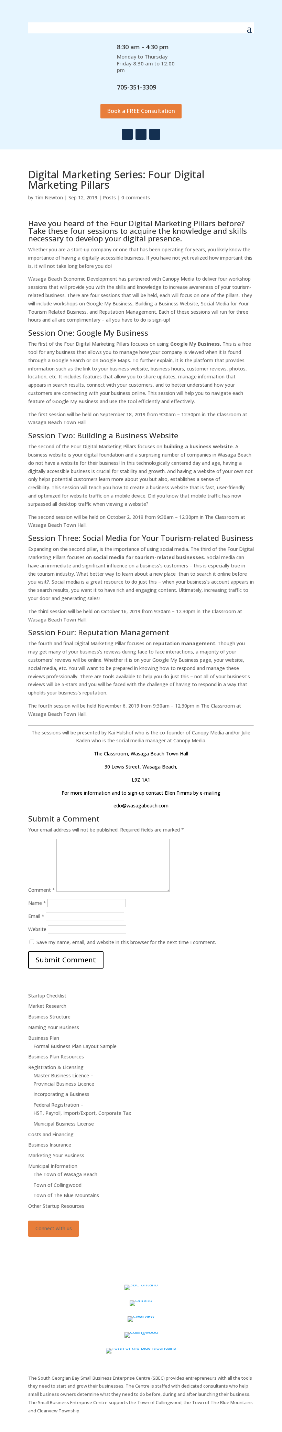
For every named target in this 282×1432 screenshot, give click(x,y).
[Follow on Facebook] (127, 134)
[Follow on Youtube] (154, 134)
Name (37, 903)
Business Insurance (49, 1144)
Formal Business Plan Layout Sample (75, 1046)
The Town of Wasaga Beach (65, 1174)
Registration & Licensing (56, 1067)
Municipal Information (52, 1166)
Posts (109, 197)
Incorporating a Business (61, 1094)
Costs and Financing (51, 1134)
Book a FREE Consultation (141, 111)
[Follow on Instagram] (141, 134)
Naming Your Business (53, 1027)
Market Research (47, 1006)
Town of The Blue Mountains (66, 1195)
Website (37, 929)
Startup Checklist (47, 995)
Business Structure (49, 1016)
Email (36, 916)
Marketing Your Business (56, 1155)
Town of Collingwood (57, 1185)
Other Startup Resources (56, 1206)
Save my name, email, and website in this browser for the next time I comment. (126, 942)
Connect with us (53, 1228)
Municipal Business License (63, 1123)
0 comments (135, 197)
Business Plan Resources (56, 1056)
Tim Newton (49, 197)
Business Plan (43, 1038)
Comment (41, 890)
